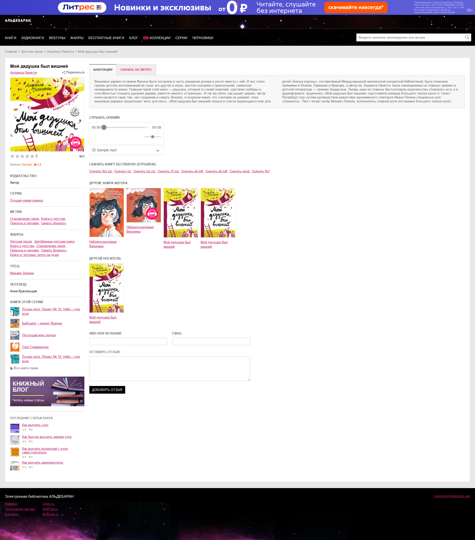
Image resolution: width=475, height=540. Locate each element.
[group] (126, 133)
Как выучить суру (35, 425)
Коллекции (160, 38)
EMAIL (177, 333)
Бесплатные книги (106, 38)
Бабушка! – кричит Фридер (42, 323)
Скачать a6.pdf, (216, 171)
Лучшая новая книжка (26, 200)
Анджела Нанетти (60, 51)
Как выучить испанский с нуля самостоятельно (45, 450)
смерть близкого (53, 223)
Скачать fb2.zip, (101, 171)
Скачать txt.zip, (144, 171)
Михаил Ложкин (22, 273)
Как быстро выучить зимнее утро (46, 437)
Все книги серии (26, 368)
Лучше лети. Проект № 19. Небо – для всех (51, 311)
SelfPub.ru (50, 509)
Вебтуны (57, 38)
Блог (133, 38)
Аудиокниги (32, 38)
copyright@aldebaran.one (452, 496)
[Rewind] (97, 137)
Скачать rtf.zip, (169, 171)
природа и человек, (25, 223)
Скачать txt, (123, 171)
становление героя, (25, 219)
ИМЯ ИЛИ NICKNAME (105, 333)
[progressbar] (126, 127)
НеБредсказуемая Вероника (103, 244)
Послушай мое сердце (39, 335)
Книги (10, 38)
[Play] (108, 137)
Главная (11, 51)
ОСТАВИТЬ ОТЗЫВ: (104, 352)
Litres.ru (48, 504)
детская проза (32, 51)
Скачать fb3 (260, 171)
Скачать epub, (240, 171)
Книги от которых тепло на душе (34, 255)
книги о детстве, (53, 219)
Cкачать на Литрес (136, 69)
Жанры (76, 38)
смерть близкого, (54, 250)
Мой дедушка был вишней (177, 244)
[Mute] (139, 137)
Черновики (202, 38)
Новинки (11, 504)
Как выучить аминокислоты (42, 462)
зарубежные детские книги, (54, 241)
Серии (181, 38)
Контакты (12, 514)
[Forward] (118, 137)
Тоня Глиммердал (35, 347)
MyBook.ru (50, 514)
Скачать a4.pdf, (192, 171)
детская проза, (21, 241)
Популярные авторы (20, 509)
